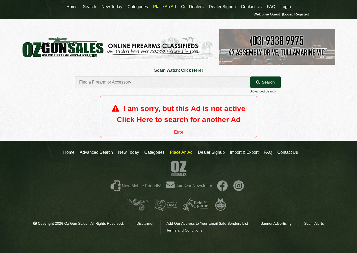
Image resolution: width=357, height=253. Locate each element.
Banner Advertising (276, 223)
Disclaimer (145, 223)
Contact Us (287, 152)
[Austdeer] (166, 209)
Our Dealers (192, 6)
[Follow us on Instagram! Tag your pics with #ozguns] (238, 185)
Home (68, 152)
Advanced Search (263, 91)
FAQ (268, 152)
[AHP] (220, 209)
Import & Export (244, 152)
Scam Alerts (314, 223)
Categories (154, 152)
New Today (128, 152)
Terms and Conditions (184, 230)
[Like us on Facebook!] (222, 185)
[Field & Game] (196, 209)
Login (285, 6)
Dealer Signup (211, 152)
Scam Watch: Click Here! (178, 70)
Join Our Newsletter (193, 185)
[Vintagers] (137, 209)
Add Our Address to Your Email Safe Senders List (207, 223)
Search (268, 82)
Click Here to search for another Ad (178, 120)
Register (301, 14)
